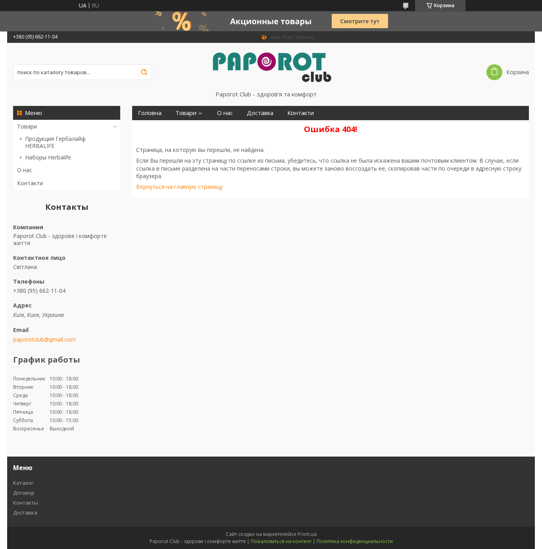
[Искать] (144, 72)
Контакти (30, 183)
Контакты (25, 502)
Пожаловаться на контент (281, 541)
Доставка (260, 113)
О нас (24, 170)
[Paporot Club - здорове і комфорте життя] (271, 66)
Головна (149, 113)
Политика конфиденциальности (355, 541)
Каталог (23, 482)
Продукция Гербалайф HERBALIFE (55, 142)
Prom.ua (307, 534)
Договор (24, 492)
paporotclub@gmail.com (44, 339)
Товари (27, 126)
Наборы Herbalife (48, 157)
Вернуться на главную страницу (179, 186)
